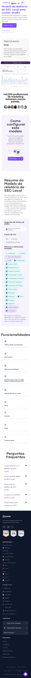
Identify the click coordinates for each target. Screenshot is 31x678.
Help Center (6, 654)
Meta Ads (7, 588)
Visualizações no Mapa (15, 275)
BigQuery (7, 547)
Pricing (4, 641)
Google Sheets (9, 556)
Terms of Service (11, 667)
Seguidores (11, 303)
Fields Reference (8, 651)
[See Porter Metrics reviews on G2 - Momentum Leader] (6, 534)
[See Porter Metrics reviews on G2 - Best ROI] (13, 534)
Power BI (7, 559)
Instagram (8, 594)
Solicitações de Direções (15, 285)
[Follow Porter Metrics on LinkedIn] (4, 527)
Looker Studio (9, 553)
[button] (8, 30)
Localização (11, 311)
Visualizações (20, 260)
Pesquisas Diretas (13, 267)
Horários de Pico (13, 307)
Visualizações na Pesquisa (16, 278)
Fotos (22, 296)
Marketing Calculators (9, 657)
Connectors (7, 585)
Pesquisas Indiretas (14, 271)
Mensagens (11, 293)
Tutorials (5, 647)
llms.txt (25, 670)
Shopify (7, 598)
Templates (6, 644)
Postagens (11, 300)
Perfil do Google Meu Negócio (14, 229)
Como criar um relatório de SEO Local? (10, 487)
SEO (7, 239)
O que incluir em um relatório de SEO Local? (11, 468)
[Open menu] (18, 3)
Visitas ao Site (12, 289)
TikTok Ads (8, 607)
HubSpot (7, 601)
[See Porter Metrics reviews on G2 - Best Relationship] (21, 534)
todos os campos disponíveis (13, 321)
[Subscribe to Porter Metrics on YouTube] (8, 527)
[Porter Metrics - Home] (14, 3)
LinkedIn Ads (8, 604)
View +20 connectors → (10, 613)
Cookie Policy (7, 670)
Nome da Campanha (14, 257)
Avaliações (11, 296)
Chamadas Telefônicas (15, 282)
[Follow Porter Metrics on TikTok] (12, 527)
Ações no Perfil (12, 264)
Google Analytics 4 (10, 610)
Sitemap (18, 670)
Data (9, 260)
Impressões (11, 253)
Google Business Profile (13, 242)
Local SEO (14, 239)
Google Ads (8, 591)
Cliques (22, 253)
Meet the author (11, 41)
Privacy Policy (21, 667)
